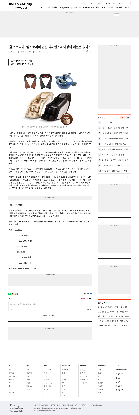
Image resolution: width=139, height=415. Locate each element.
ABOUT (36, 405)
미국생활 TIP (84, 379)
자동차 (28, 389)
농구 (63, 386)
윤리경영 (77, 405)
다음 (129, 176)
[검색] (129, 7)
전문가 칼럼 (83, 373)
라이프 (54, 7)
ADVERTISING (44, 405)
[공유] (90, 51)
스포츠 (64, 376)
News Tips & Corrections (95, 405)
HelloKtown (88, 7)
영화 (63, 373)
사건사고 (11, 373)
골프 (63, 392)
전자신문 (92, 3)
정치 (9, 386)
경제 (48, 7)
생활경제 (29, 373)
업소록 (110, 7)
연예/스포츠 (64, 7)
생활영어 (119, 377)
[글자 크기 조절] (84, 51)
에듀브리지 (120, 373)
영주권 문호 (83, 383)
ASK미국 (77, 7)
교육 (103, 7)
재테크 (28, 379)
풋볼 (63, 389)
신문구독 (83, 3)
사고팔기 (100, 386)
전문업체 (100, 383)
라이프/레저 (47, 370)
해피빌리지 (120, 390)
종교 (45, 376)
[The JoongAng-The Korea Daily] (16, 408)
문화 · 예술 (47, 386)
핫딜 (97, 7)
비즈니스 (29, 386)
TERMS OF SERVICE (67, 405)
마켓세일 (100, 389)
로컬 (128, 118)
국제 (9, 389)
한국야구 (64, 379)
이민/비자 (11, 379)
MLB (63, 383)
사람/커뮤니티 (12, 376)
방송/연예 (65, 370)
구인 (99, 370)
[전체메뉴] (125, 7)
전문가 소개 (83, 376)
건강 (45, 373)
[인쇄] (87, 51)
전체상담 (82, 370)
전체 (36, 7)
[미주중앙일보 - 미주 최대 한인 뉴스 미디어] (20, 6)
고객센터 (84, 405)
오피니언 (11, 392)
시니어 (46, 389)
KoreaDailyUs (121, 369)
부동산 (28, 383)
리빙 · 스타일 (48, 383)
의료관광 (118, 7)
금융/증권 (29, 376)
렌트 (99, 373)
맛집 (99, 392)
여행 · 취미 (47, 379)
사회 (42, 7)
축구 (63, 396)
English (100, 3)
